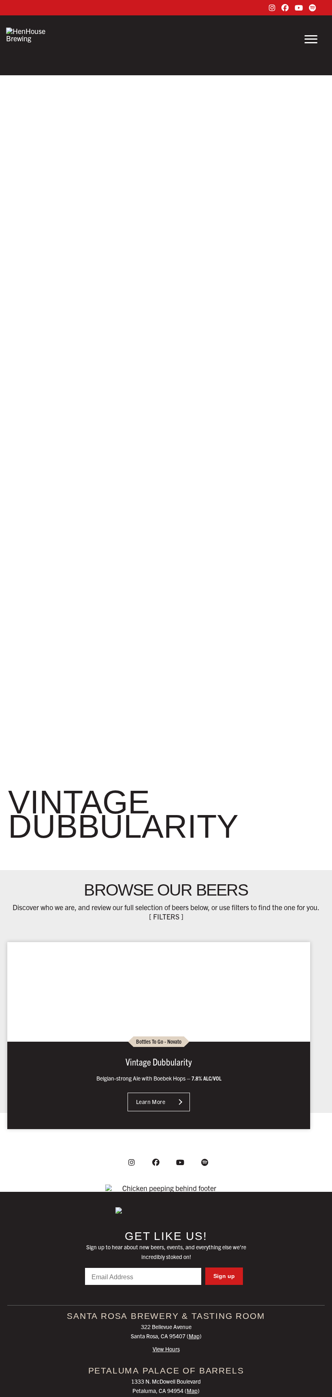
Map (194, 1336)
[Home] (166, 1210)
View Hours (166, 1348)
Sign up (224, 1276)
